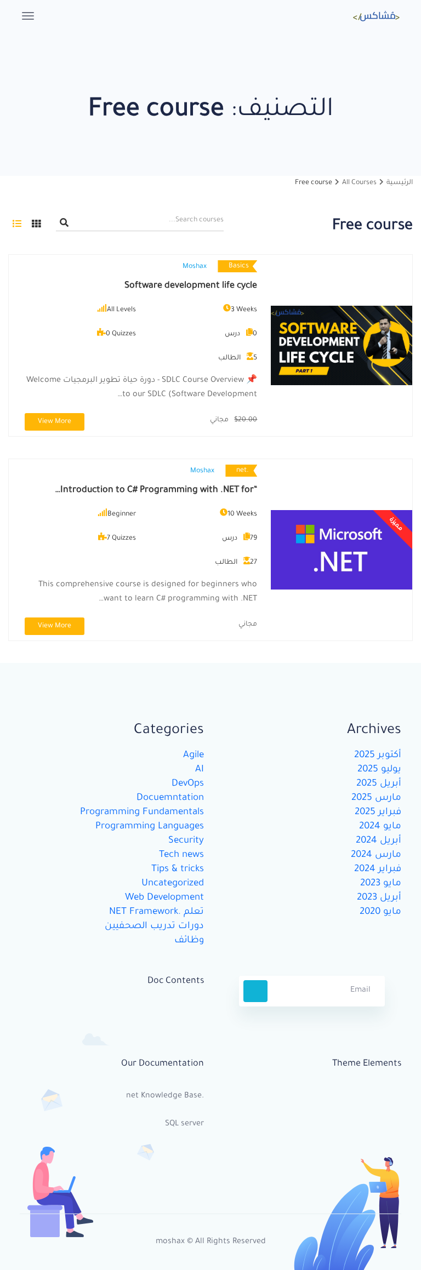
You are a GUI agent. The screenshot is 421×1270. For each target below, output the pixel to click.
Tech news (181, 855)
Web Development (164, 898)
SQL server (184, 1124)
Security (186, 841)
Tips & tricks (177, 870)
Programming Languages (149, 827)
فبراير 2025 (378, 813)
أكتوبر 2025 (377, 756)
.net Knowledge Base (165, 1096)
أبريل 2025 (378, 784)
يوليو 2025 (379, 770)
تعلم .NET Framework (156, 912)
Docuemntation (170, 798)
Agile (193, 756)
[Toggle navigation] (28, 16)
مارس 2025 (376, 798)
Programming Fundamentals (142, 813)
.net (242, 470)
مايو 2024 (380, 827)
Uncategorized (172, 884)
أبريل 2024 (378, 841)
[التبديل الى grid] (36, 223)
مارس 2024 (376, 855)
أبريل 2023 (379, 898)
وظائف (189, 941)
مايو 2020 (380, 912)
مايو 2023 (380, 884)
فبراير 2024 (377, 870)
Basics (239, 266)
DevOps (188, 784)
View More (54, 422)
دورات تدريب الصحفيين (154, 927)
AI (199, 770)
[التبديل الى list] (17, 223)
